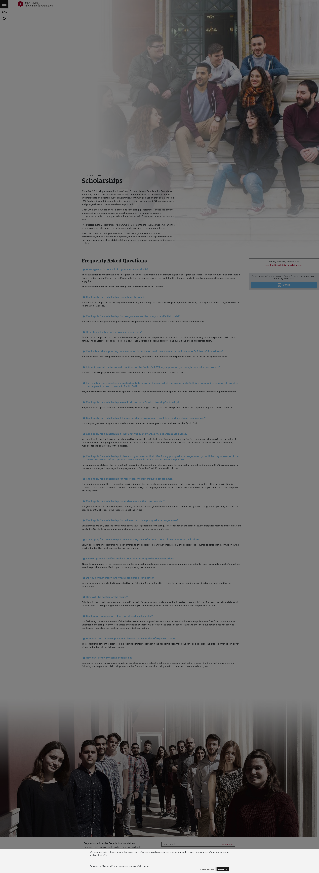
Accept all (223, 869)
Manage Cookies (206, 869)
